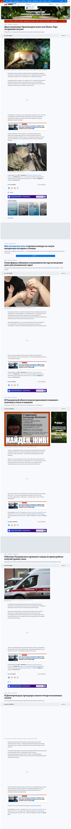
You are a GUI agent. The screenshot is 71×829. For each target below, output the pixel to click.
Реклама (57, 4)
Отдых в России (54, 21)
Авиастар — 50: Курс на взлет (45, 21)
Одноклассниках (36, 175)
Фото (7, 1)
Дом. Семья (6, 243)
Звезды (44, 1)
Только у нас (16, 21)
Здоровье (50, 1)
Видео (10, 1)
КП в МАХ (37, 21)
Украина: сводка (27, 21)
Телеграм (29, 175)
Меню (2, 1)
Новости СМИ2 (10, 218)
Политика (23, 1)
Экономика (35, 1)
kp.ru (45, 184)
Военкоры (21, 21)
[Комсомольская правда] (10, 4)
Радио (52, 4)
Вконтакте (10, 177)
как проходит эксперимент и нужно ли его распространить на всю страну (32, 127)
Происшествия (10, 24)
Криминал (11, 192)
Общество (29, 1)
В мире (40, 1)
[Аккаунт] (69, 1)
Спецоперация (17, 1)
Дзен (22, 177)
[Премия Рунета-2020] (20, 4)
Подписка (63, 4)
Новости (11, 21)
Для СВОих (33, 21)
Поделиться (63, 35)
